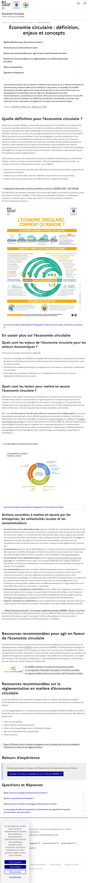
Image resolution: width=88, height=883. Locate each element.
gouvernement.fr (49, 843)
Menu (84, 3)
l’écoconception (72, 554)
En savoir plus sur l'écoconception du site (42, 834)
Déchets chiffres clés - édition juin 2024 (29, 106)
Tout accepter (15, 862)
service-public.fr (67, 843)
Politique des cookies (72, 865)
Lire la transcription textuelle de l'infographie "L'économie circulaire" (34, 507)
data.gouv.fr (28, 848)
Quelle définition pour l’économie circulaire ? (23, 42)
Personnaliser (15, 872)
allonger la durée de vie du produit (20, 597)
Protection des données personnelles (31, 869)
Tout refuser (15, 866)
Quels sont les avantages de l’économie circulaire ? (26, 792)
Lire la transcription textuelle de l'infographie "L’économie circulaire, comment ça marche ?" (43, 326)
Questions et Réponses (14, 72)
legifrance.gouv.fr (31, 843)
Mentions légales (55, 865)
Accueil (4, 22)
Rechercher (78, 3)
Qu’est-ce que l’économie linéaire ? (19, 798)
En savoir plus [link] (15, 877)
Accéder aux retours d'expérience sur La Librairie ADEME (34, 773)
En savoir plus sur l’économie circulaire (21, 47)
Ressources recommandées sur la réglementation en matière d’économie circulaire (36, 60)
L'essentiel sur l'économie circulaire (22, 22)
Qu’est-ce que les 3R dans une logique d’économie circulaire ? (30, 803)
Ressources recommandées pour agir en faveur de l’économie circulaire (35, 53)
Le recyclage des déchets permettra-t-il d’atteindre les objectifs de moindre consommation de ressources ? (37, 811)
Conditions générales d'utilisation (35, 865)
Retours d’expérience (13, 67)
